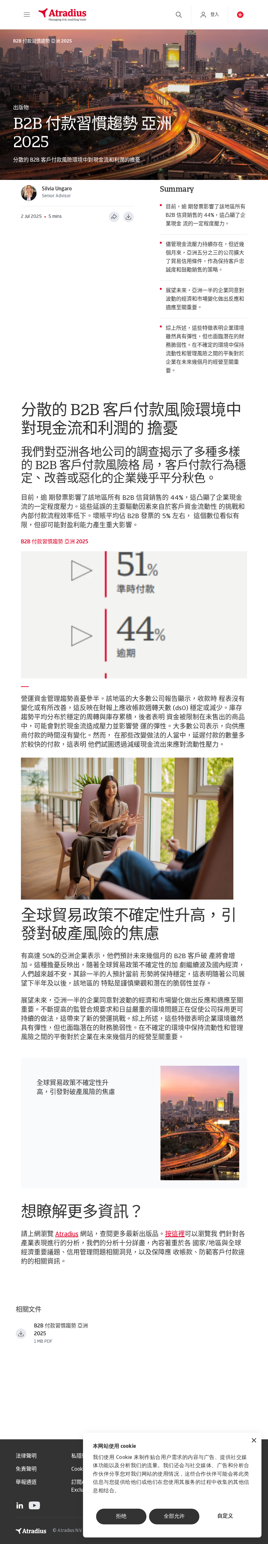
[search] (179, 15)
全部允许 (174, 1516)
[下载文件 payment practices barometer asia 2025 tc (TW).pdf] (21, 1333)
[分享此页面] (114, 217)
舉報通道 (26, 1482)
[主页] (99, 14)
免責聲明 (26, 1469)
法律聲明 (26, 1456)
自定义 (225, 1516)
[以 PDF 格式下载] (128, 217)
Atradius (66, 1234)
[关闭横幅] (254, 1441)
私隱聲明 (81, 1456)
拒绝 (121, 1516)
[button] (27, 15)
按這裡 (175, 1234)
